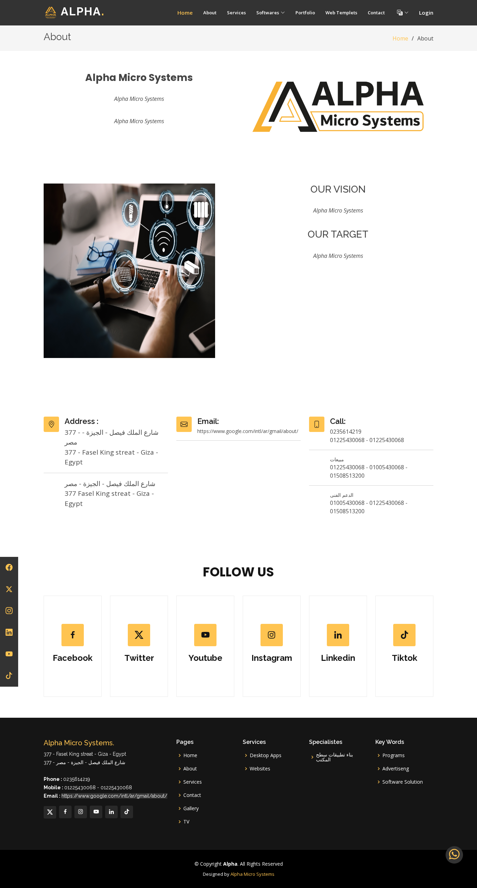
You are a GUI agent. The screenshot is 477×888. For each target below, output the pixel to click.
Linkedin (338, 658)
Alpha (83, 11)
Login (426, 12)
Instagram (271, 658)
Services (236, 12)
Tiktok (404, 658)
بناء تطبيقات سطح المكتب (334, 757)
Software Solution (402, 781)
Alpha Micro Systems (252, 874)
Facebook (73, 658)
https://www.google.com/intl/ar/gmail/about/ (114, 796)
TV (186, 821)
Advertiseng (395, 768)
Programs (393, 755)
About (210, 12)
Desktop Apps (265, 755)
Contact (376, 12)
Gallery (191, 808)
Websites (260, 768)
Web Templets (341, 12)
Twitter (139, 658)
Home (185, 12)
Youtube (205, 658)
